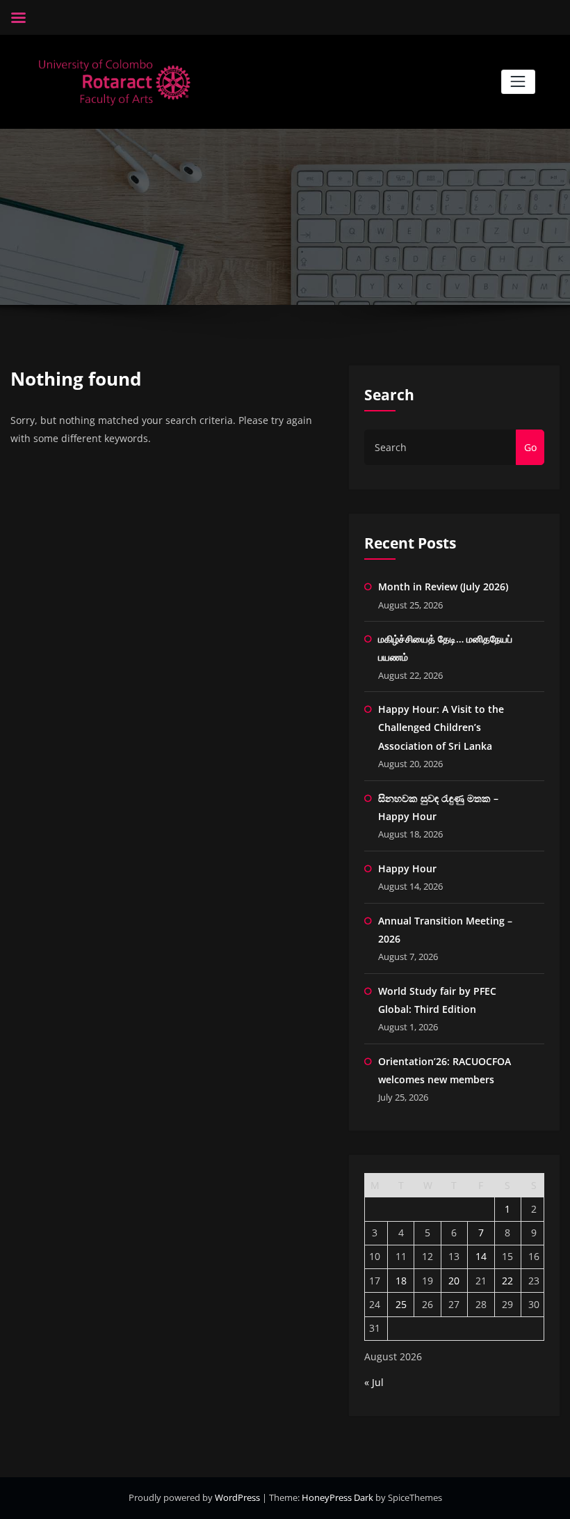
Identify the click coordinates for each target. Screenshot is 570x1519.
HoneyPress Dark (337, 1497)
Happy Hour (407, 868)
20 (453, 1280)
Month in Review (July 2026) (443, 586)
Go (530, 447)
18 (401, 1280)
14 (481, 1256)
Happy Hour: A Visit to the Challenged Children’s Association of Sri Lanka (441, 727)
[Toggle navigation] (518, 82)
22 (507, 1280)
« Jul (374, 1382)
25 (401, 1304)
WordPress (238, 1497)
